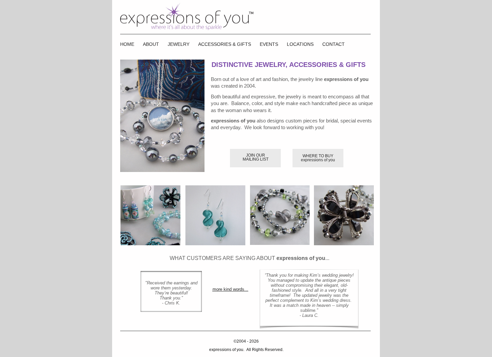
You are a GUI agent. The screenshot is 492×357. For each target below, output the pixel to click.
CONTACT (333, 44)
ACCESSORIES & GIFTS (224, 44)
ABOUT (151, 44)
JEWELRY (178, 44)
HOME (127, 44)
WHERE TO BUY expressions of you (318, 158)
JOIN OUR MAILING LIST (255, 157)
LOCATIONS (300, 44)
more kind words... (230, 289)
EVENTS (269, 44)
